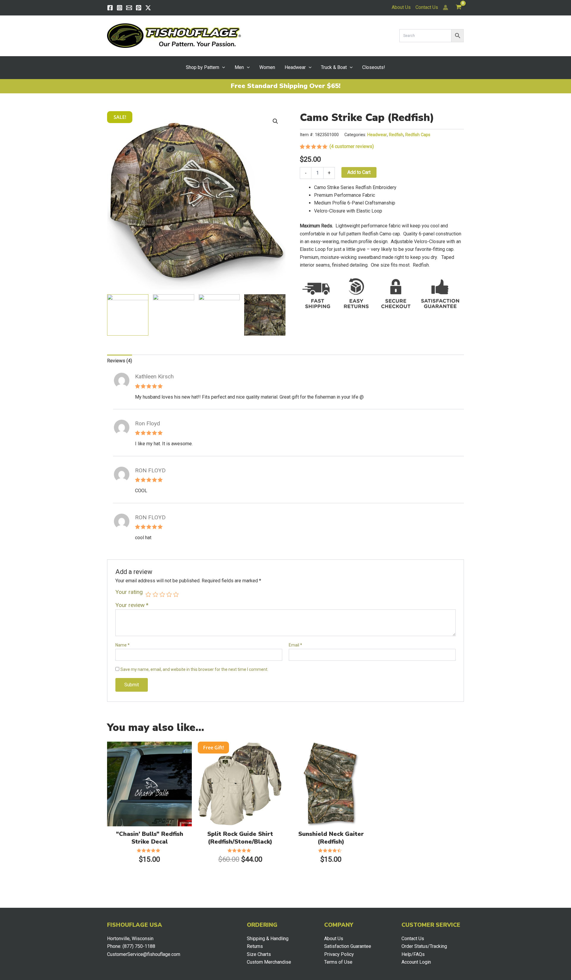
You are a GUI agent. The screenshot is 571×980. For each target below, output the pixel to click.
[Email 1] (129, 8)
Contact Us (426, 7)
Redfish (396, 134)
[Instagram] (120, 8)
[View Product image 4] (265, 315)
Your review (131, 605)
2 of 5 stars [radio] (155, 594)
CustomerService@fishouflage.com (143, 954)
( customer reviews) (352, 146)
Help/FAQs (413, 954)
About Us (401, 7)
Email (295, 645)
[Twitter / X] (148, 8)
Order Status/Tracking (424, 946)
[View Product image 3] (219, 315)
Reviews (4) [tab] (119, 361)
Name (122, 645)
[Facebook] (110, 8)
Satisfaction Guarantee (347, 946)
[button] (222, 67)
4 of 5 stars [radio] (169, 594)
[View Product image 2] (173, 315)
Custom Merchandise (269, 962)
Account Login (416, 962)
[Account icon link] (445, 7)
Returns (255, 946)
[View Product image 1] (127, 315)
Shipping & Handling (267, 938)
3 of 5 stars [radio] (162, 594)
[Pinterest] (139, 8)
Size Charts (259, 954)
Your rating (129, 592)
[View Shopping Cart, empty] (458, 7)
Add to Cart (359, 172)
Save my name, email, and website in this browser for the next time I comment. (194, 669)
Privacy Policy (339, 954)
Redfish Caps (417, 134)
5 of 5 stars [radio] (176, 594)
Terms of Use (338, 962)
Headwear (377, 134)
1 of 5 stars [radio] (148, 594)
